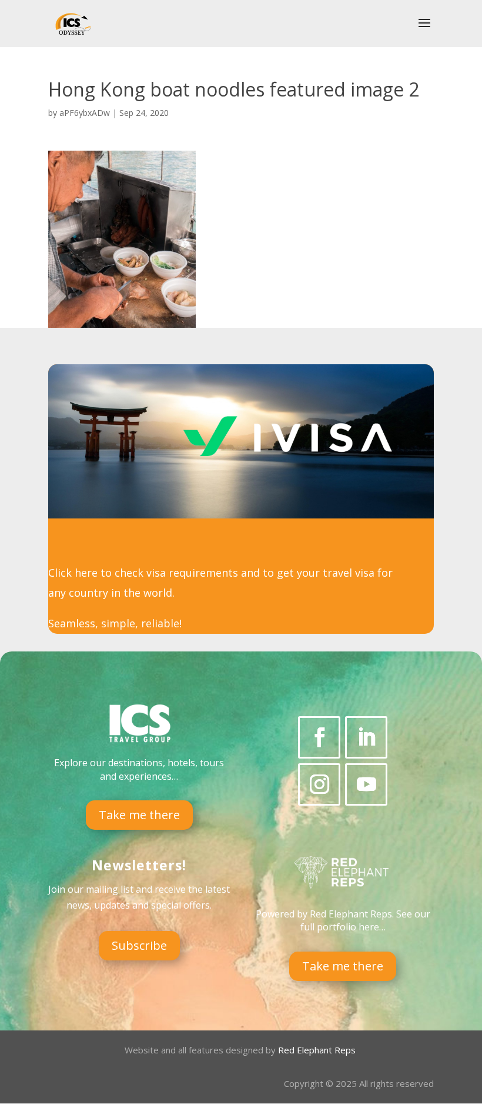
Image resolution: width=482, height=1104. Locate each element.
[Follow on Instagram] (319, 784)
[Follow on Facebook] (319, 737)
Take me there (139, 815)
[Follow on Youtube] (366, 784)
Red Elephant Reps (318, 1050)
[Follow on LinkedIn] (366, 737)
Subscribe (139, 945)
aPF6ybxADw (84, 112)
